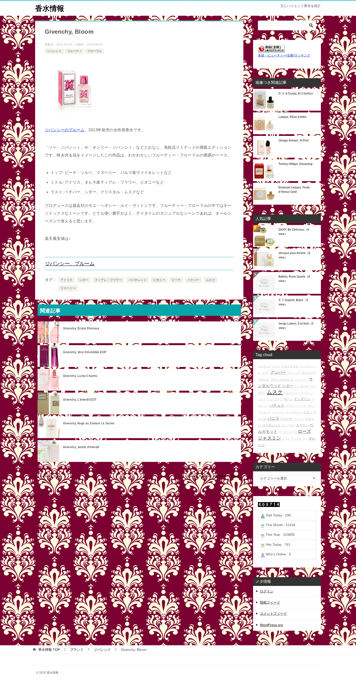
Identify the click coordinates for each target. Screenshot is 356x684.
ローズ (304, 431)
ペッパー (286, 418)
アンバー (278, 372)
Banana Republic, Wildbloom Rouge (213, 476)
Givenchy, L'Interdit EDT (80, 399)
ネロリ (266, 372)
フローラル (94, 51)
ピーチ (176, 280)
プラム (286, 438)
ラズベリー (68, 288)
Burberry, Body (50, 476)
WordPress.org (271, 625)
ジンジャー (301, 379)
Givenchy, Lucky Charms (80, 376)
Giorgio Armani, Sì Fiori (294, 140)
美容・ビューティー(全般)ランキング (284, 55)
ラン (296, 386)
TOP (49, 650)
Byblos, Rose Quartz (294, 279)
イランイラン (290, 366)
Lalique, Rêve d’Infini (292, 117)
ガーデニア (264, 366)
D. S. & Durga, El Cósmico (296, 93)
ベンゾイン (279, 412)
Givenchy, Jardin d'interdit (81, 447)
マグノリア (293, 372)
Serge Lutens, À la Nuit (296, 326)
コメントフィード (273, 613)
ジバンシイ (54, 51)
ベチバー (193, 280)
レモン (307, 412)
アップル (296, 438)
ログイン (266, 591)
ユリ (305, 438)
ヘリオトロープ (287, 431)
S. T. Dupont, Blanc (293, 302)
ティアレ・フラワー (108, 280)
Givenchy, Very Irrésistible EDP (84, 352)
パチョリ (277, 405)
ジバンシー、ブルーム (69, 263)
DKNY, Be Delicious (294, 232)
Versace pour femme (294, 255)
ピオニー (159, 280)
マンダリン (302, 399)
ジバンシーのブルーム (65, 130)
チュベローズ (275, 399)
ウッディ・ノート (295, 405)
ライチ (276, 366)
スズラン (302, 425)
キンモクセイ (294, 412)
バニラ (273, 418)
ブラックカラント (282, 379)
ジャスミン (269, 438)
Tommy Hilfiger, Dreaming (295, 164)
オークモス (288, 425)
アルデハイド (292, 392)
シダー (83, 280)
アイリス (67, 280)
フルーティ (74, 51)
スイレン (299, 418)
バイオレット (138, 280)
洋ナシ (288, 399)
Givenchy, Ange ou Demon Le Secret (88, 423)
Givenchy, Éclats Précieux (81, 328)
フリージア (308, 372)
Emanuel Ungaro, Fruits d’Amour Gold (294, 190)
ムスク (210, 280)
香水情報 (49, 8)
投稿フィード (270, 602)
